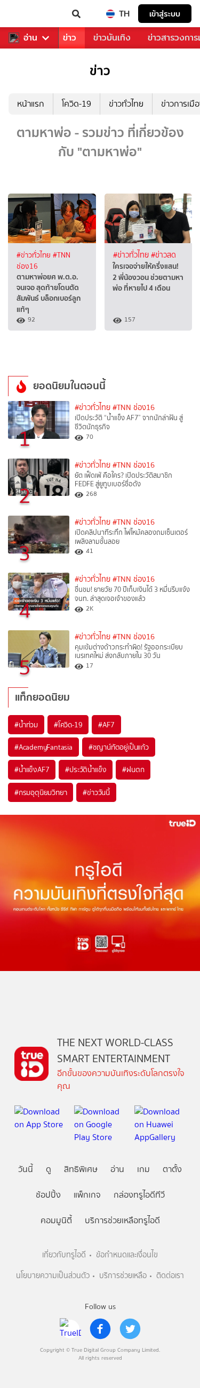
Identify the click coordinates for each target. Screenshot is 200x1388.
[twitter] (130, 1328)
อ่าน (30, 37)
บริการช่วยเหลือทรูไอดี (122, 1220)
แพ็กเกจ (87, 1195)
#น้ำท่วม (26, 724)
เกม (143, 1169)
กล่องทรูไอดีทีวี (139, 1195)
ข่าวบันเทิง (112, 37)
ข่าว (69, 37)
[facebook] (100, 1328)
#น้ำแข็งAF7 (31, 769)
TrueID (30, 13)
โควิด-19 (76, 104)
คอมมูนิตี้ (56, 1220)
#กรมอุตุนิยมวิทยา (40, 792)
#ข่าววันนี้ (96, 792)
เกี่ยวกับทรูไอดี (64, 1255)
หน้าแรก (30, 104)
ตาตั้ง (172, 1169)
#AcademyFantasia (43, 747)
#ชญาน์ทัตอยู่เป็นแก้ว (119, 747)
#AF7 (106, 724)
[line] (70, 1328)
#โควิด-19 (68, 724)
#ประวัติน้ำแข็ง (85, 769)
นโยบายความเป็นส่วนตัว (53, 1275)
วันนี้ (25, 1169)
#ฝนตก (133, 769)
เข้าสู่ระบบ (164, 13)
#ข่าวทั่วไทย (35, 255)
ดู (48, 1169)
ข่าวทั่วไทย (126, 104)
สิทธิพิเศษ (81, 1169)
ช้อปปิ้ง (48, 1195)
